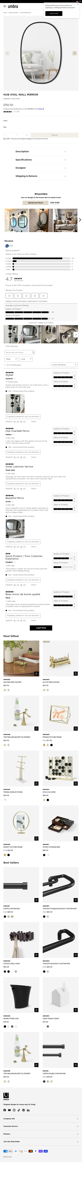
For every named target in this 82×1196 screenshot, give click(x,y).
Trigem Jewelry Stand (13, 792)
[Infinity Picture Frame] (21, 823)
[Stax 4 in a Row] (61, 768)
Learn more (54, 13)
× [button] (77, 4)
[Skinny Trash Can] (21, 995)
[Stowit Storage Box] (61, 823)
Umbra (10, 1157)
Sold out (54, 135)
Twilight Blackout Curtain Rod (56, 963)
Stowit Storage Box (51, 847)
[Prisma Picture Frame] (61, 713)
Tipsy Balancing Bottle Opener (16, 737)
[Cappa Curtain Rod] (21, 885)
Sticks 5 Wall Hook (11, 963)
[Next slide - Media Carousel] (80, 220)
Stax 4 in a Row (49, 792)
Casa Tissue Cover (51, 1018)
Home (5, 12)
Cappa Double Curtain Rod (54, 1073)
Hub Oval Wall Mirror (25, 12)
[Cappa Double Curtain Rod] (61, 1050)
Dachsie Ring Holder (12, 682)
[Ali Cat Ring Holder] (61, 658)
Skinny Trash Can (11, 1018)
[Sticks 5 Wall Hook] (21, 940)
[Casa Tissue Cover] (61, 995)
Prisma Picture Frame (52, 737)
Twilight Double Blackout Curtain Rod (60, 908)
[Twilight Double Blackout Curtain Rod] (61, 885)
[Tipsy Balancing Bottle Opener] (21, 713)
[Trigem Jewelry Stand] (21, 768)
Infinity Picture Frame (13, 847)
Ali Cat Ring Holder (51, 682)
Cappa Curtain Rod (11, 908)
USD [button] (79, 1)
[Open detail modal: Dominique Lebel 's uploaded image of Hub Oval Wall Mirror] (16, 220)
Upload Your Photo (35, 203)
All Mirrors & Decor (13, 12)
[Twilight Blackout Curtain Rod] (61, 940)
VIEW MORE (54, 202)
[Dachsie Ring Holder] (21, 658)
